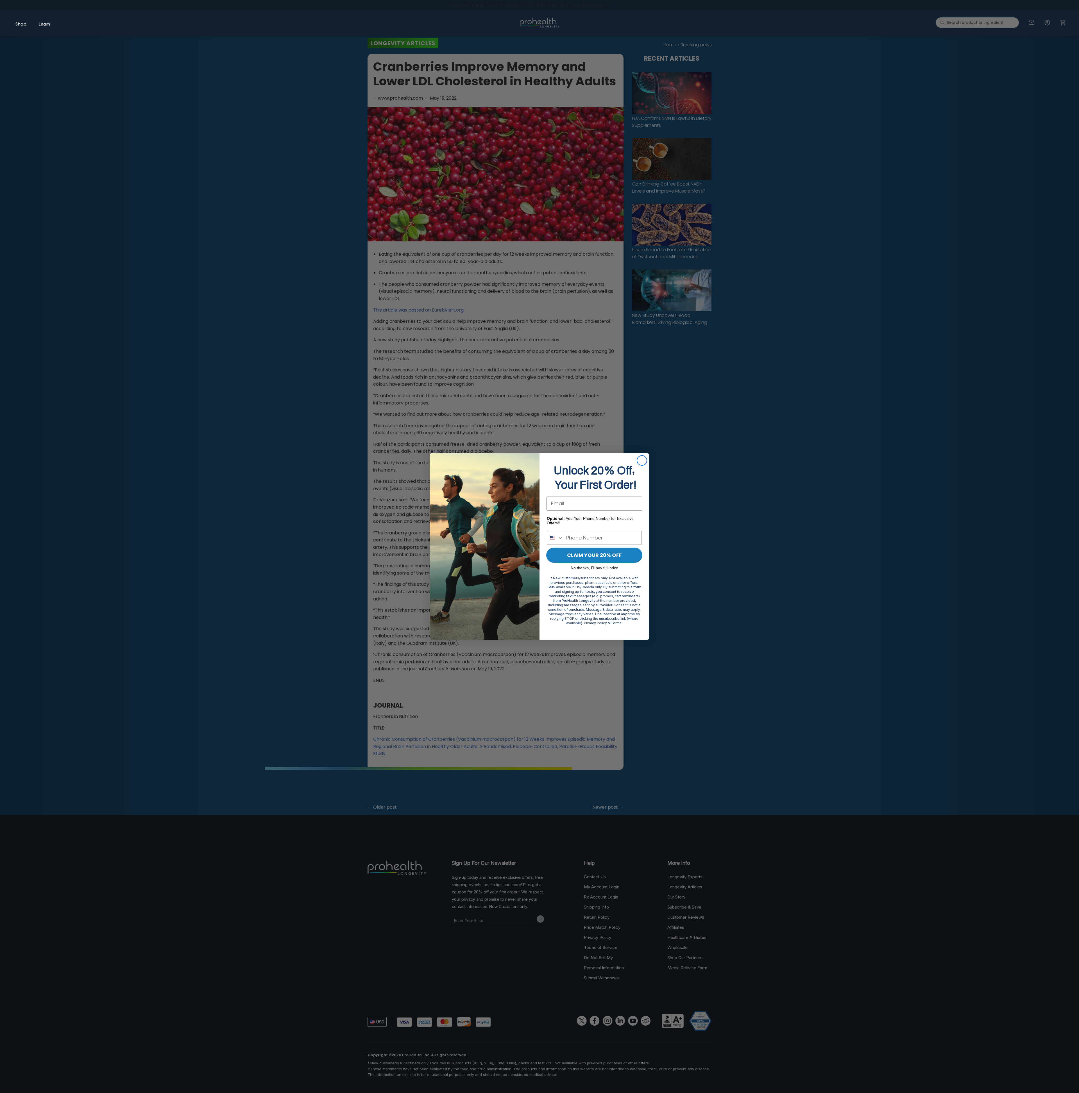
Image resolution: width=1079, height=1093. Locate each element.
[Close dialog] (642, 460)
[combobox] (555, 538)
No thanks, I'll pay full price (594, 568)
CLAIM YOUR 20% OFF (594, 555)
